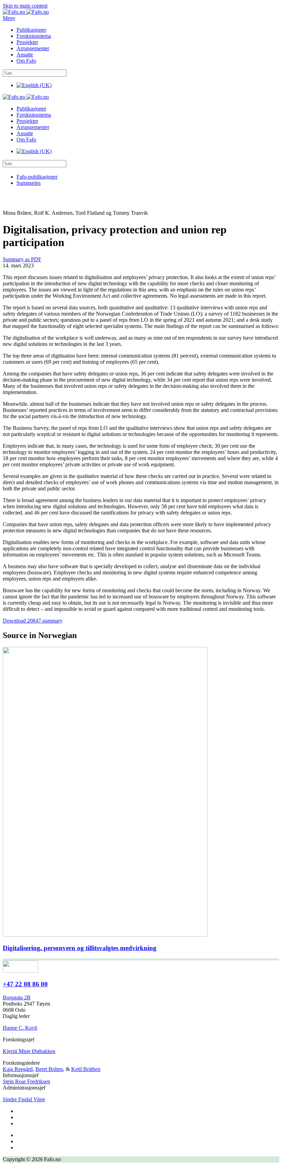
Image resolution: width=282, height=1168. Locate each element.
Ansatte (25, 54)
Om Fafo (26, 61)
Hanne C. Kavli (20, 1028)
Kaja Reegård (18, 1069)
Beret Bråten (49, 1069)
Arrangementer (33, 48)
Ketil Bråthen (85, 1069)
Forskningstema (34, 36)
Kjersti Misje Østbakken (29, 1051)
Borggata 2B (17, 997)
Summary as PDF (22, 259)
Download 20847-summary (33, 621)
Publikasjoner (31, 30)
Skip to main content (25, 6)
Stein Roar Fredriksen (26, 1081)
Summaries (29, 183)
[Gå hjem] (26, 12)
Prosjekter (27, 42)
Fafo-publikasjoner (37, 177)
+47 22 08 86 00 (25, 984)
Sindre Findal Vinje (24, 1099)
